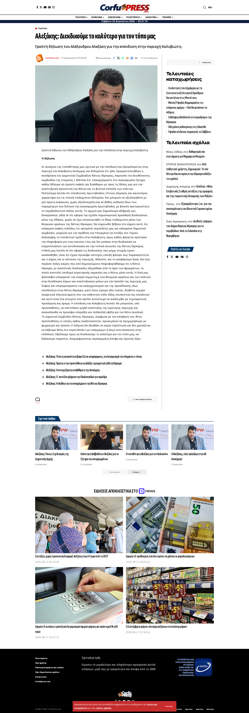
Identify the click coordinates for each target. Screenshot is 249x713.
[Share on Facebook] (114, 58)
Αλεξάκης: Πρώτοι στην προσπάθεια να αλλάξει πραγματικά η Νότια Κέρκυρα (84, 363)
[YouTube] (45, 7)
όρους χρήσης (103, 708)
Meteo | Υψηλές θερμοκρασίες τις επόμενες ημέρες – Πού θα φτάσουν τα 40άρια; (186, 107)
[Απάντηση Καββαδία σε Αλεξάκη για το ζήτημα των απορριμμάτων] (102, 437)
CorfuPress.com (52, 58)
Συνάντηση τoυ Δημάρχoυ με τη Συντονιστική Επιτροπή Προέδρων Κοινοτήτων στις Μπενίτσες (184, 93)
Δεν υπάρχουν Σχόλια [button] (143, 399)
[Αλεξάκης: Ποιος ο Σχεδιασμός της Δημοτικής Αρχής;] (56, 437)
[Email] (127, 58)
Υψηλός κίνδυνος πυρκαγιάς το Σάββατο (189, 132)
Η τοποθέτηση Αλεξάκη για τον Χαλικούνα (147, 454)
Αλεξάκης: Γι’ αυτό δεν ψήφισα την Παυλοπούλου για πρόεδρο (76, 377)
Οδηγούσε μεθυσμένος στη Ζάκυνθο (187, 127)
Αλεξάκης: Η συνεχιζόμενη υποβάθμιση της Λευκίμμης (73, 370)
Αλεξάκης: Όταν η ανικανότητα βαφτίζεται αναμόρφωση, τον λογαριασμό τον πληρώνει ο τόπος (94, 356)
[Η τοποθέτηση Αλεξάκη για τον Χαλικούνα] (147, 437)
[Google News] (49, 7)
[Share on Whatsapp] (123, 58)
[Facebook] (37, 7)
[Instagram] (53, 7)
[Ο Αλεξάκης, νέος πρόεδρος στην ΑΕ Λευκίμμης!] (192, 437)
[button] (169, 706)
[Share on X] (118, 58)
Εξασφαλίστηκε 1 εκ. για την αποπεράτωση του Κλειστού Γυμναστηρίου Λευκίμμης (189, 209)
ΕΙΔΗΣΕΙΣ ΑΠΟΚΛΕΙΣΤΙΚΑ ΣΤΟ (116, 491)
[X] (41, 7)
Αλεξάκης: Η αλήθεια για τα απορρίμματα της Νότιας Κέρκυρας (76, 383)
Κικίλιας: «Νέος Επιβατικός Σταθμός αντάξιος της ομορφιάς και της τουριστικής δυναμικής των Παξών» (189, 191)
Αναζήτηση (206, 62)
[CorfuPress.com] (124, 7)
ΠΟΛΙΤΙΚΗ (42, 28)
